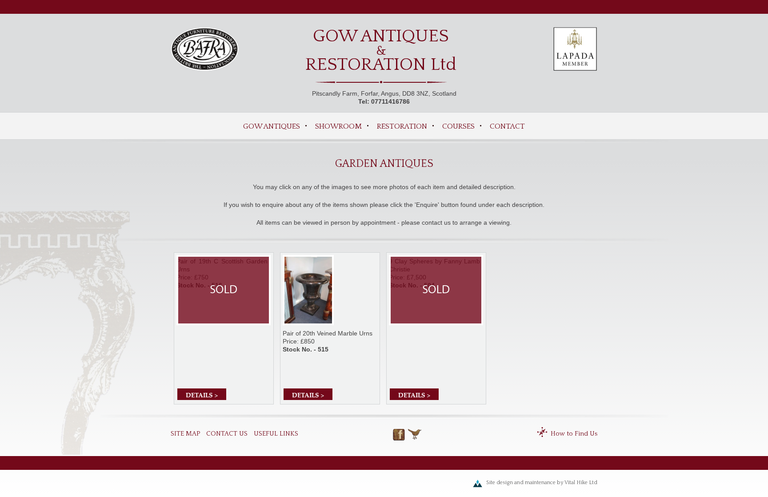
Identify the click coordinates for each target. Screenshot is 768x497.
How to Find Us (574, 433)
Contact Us (227, 433)
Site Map (185, 433)
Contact (507, 126)
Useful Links (276, 433)
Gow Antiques (271, 126)
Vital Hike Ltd (580, 482)
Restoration (402, 126)
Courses (458, 126)
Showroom (338, 126)
